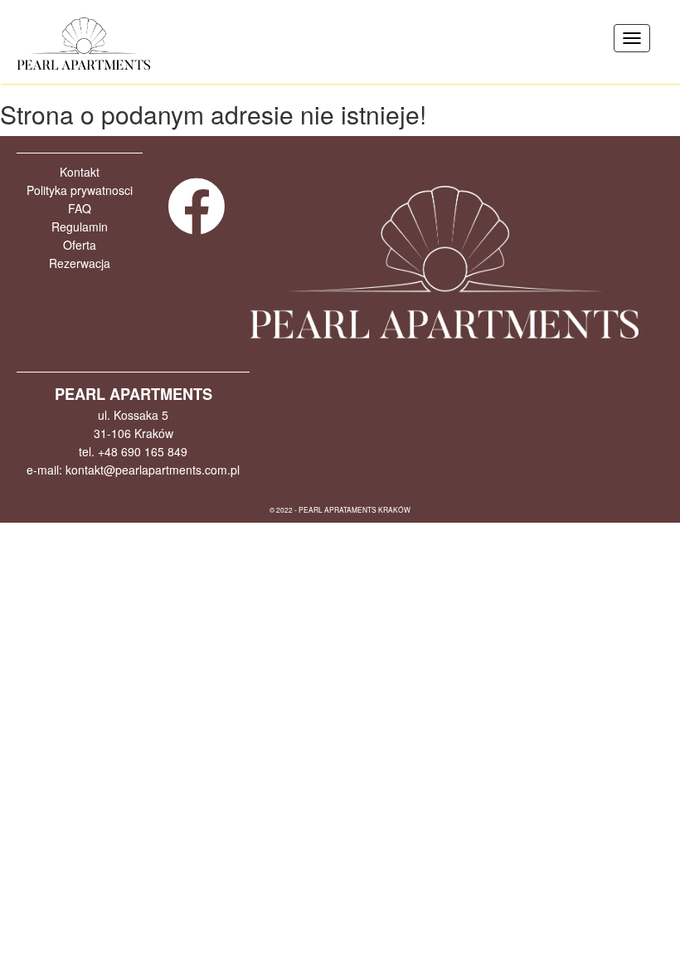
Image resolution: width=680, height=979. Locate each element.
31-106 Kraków (133, 433)
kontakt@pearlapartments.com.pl (153, 469)
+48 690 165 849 (142, 451)
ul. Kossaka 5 (133, 415)
